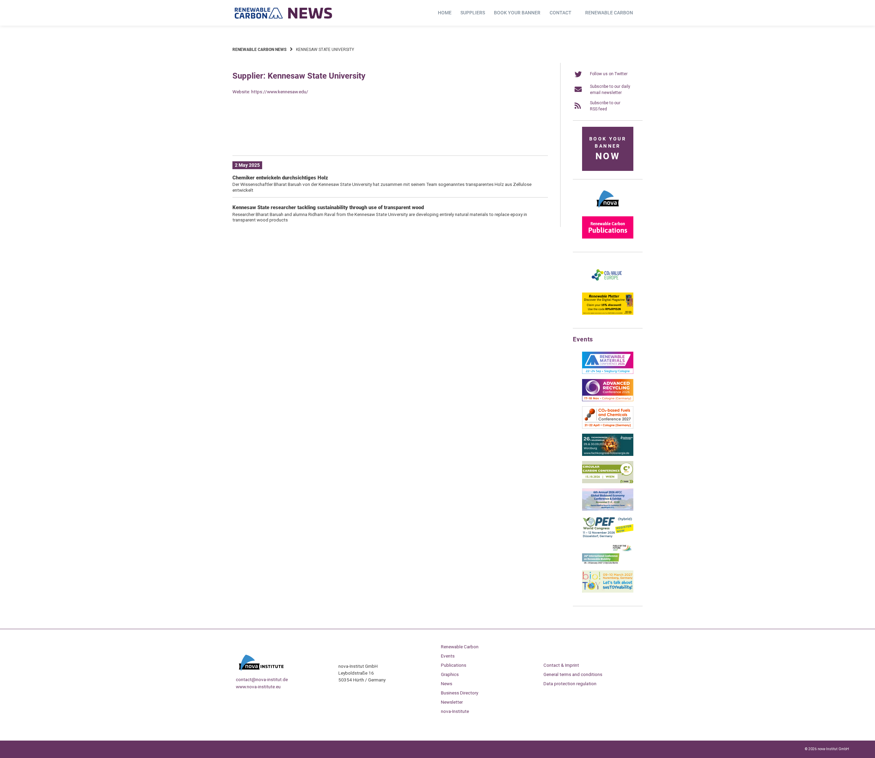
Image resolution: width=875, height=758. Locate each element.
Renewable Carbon (609, 12)
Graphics (450, 674)
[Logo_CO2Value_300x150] (607, 286)
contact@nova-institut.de (262, 679)
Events (448, 656)
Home (445, 12)
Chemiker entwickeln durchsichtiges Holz (280, 178)
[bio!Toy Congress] (607, 591)
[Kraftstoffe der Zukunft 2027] (607, 563)
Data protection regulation (569, 683)
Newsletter (452, 702)
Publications (453, 665)
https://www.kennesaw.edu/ (279, 91)
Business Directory (459, 692)
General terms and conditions (572, 674)
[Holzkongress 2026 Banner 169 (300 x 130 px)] (607, 454)
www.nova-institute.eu (258, 686)
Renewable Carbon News (259, 49)
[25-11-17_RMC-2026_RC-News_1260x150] (390, 139)
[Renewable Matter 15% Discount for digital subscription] (607, 313)
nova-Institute (455, 711)
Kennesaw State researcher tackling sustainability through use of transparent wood (328, 207)
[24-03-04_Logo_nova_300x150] (607, 209)
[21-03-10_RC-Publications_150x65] (607, 237)
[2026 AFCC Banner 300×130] (607, 509)
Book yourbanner (607, 149)
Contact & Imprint (561, 665)
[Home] (283, 13)
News (446, 683)
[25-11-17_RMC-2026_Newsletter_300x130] (607, 372)
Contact (560, 12)
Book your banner (517, 12)
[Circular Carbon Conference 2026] (607, 481)
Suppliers (472, 12)
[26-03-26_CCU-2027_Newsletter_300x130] (607, 427)
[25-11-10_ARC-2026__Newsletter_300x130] (607, 399)
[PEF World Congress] (607, 536)
